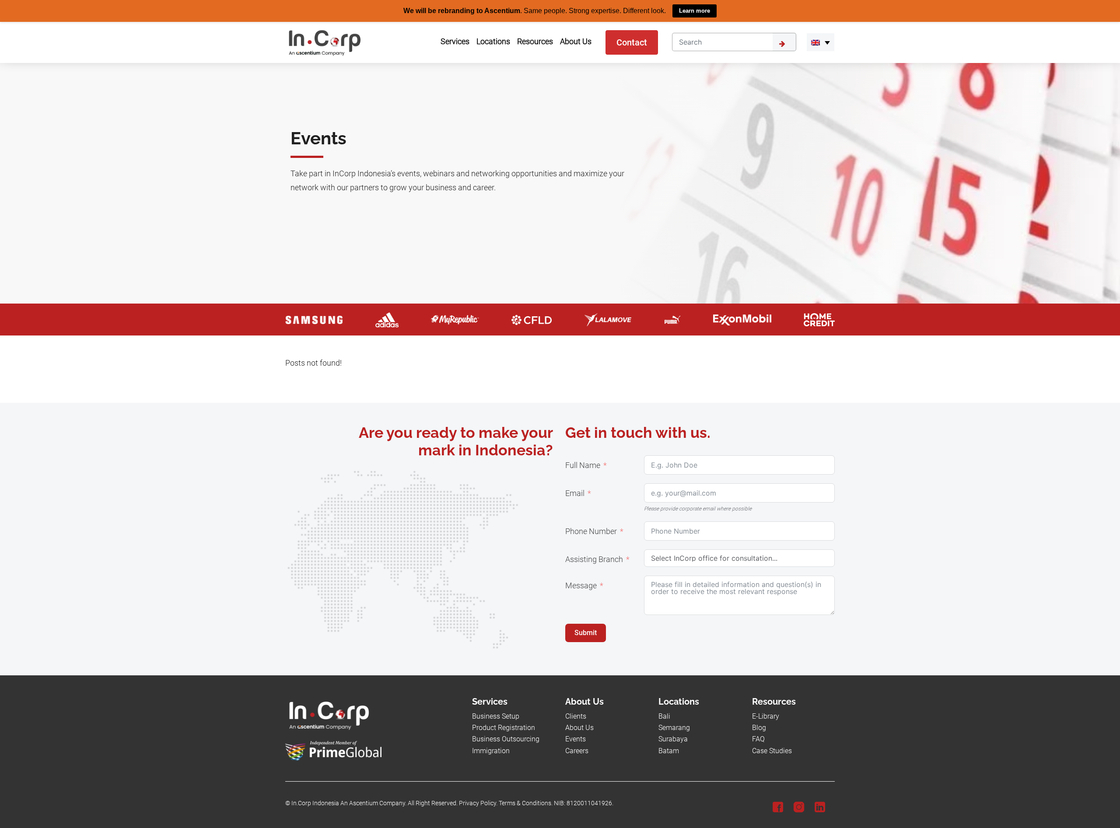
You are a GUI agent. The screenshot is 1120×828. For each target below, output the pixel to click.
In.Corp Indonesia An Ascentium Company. (348, 803)
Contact (631, 42)
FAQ (758, 739)
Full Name (582, 465)
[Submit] (784, 41)
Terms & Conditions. (526, 803)
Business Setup (495, 716)
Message (581, 585)
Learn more (694, 10)
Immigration (491, 750)
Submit (585, 632)
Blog (759, 727)
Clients (575, 716)
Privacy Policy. (478, 803)
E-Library (765, 716)
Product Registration (503, 727)
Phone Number (591, 531)
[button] (820, 42)
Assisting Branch (594, 559)
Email (574, 493)
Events (575, 739)
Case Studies (772, 750)
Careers (576, 750)
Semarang (674, 727)
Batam (668, 750)
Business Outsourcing (505, 739)
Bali (664, 716)
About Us (579, 727)
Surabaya (673, 739)
